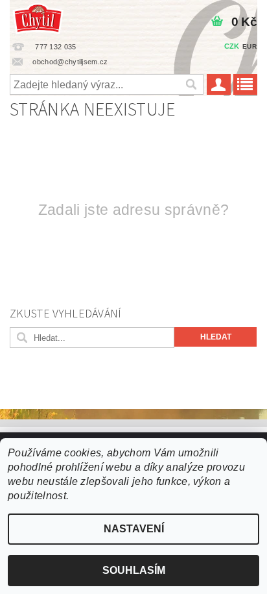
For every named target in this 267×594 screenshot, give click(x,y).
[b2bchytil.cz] (38, 17)
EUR (249, 46)
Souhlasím (133, 570)
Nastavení (134, 528)
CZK (232, 46)
